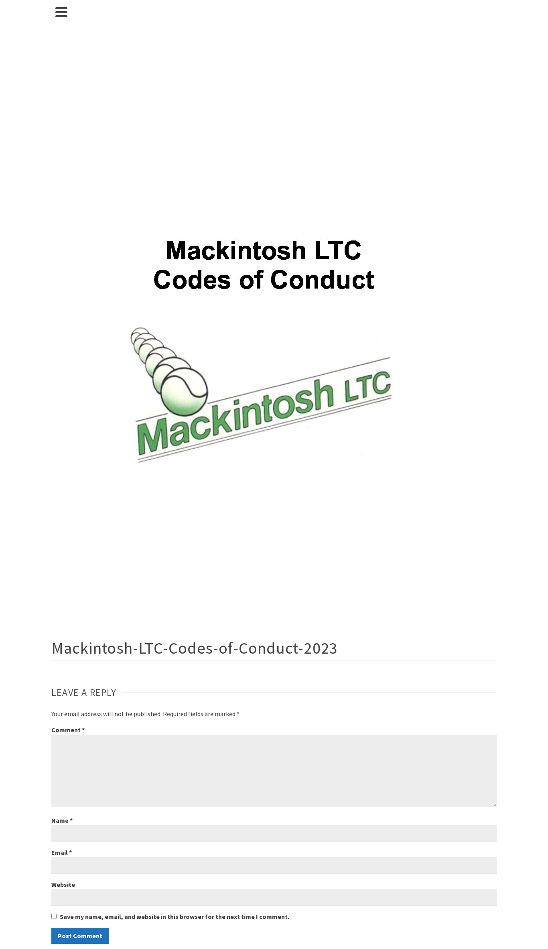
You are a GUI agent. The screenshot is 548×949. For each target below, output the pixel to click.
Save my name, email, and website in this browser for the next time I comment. (174, 917)
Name (62, 820)
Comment (68, 730)
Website (63, 884)
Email (61, 852)
